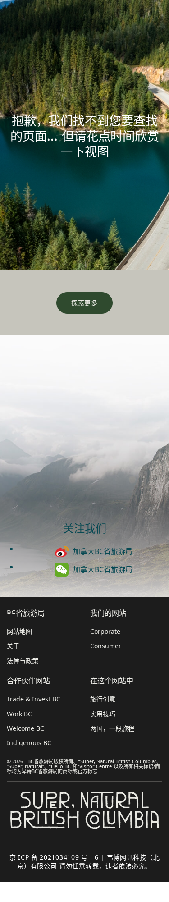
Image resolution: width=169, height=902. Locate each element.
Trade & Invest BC (33, 699)
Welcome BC (25, 728)
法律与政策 (22, 660)
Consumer (105, 645)
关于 (13, 645)
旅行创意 (102, 699)
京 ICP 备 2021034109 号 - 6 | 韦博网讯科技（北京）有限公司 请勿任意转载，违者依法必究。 (84, 861)
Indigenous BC (29, 742)
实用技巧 (102, 714)
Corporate (105, 631)
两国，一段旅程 (112, 728)
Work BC (19, 714)
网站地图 (19, 631)
